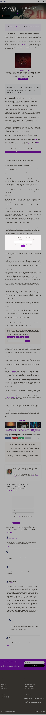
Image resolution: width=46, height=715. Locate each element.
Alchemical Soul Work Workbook (29, 688)
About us (2, 682)
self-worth (30, 389)
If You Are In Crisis (4, 688)
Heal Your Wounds (6, 4)
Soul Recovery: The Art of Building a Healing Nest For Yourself (16, 486)
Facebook (33, 475)
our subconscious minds (27, 130)
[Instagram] (4, 697)
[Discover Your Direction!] (23, 68)
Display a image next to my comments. (23, 516)
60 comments (14, 13)
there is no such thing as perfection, (11, 397)
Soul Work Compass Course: (23, 70)
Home (2, 4)
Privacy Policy (37, 711)
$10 (22, 337)
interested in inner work (22, 43)
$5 (13, 337)
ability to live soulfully (26, 44)
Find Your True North (23, 78)
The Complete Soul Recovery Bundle (29, 684)
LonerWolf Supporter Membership (29, 682)
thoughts (35, 139)
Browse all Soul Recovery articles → (12, 490)
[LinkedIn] (6, 697)
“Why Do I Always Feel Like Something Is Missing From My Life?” (35, 430)
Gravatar (19, 516)
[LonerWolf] (4, 1)
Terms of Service (42, 711)
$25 (27, 337)
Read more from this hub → (10, 29)
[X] (8, 697)
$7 (17, 337)
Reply (8, 546)
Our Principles (3, 684)
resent (9, 187)
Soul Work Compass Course (28, 681)
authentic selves (17, 309)
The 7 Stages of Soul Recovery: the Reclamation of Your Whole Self (17, 484)
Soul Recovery (13, 482)
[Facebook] (2, 697)
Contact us (3, 690)
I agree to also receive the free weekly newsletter (23, 244)
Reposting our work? (4, 686)
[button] (38, 1)
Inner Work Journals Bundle (28, 686)
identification (14, 371)
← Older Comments (9, 532)
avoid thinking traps (29, 143)
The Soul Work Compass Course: (14, 447)
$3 (9, 337)
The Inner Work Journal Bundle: (14, 454)
